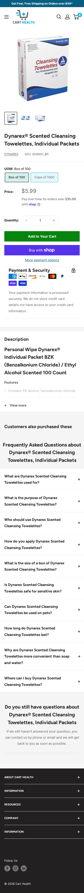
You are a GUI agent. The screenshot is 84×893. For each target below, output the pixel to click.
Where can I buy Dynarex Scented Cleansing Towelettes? (32, 681)
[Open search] (59, 16)
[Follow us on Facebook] (7, 868)
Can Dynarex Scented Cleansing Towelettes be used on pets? (31, 609)
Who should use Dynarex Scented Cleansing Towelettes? (32, 522)
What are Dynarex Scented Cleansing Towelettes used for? (35, 479)
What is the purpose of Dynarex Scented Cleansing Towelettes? (30, 501)
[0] (76, 16)
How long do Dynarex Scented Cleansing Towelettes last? (29, 631)
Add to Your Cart (42, 236)
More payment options (42, 260)
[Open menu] (6, 17)
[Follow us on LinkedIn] (24, 868)
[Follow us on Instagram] (15, 868)
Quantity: (11, 220)
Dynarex (11, 154)
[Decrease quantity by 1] (26, 220)
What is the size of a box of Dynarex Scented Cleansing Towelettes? (34, 566)
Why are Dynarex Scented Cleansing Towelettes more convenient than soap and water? (36, 656)
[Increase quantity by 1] (53, 220)
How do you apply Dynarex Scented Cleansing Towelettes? (34, 544)
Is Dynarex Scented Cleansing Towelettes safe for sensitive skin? (33, 588)
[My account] (67, 16)
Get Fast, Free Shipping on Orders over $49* (42, 3)
